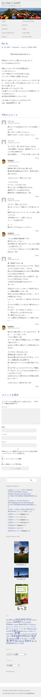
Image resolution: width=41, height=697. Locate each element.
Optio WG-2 (23, 624)
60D (10, 620)
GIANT (17, 621)
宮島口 (33, 634)
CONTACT (5, 29)
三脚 (27, 629)
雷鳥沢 (28, 641)
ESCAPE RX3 (23, 619)
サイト (4, 442)
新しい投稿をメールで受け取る (12, 464)
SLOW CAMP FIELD (8, 33)
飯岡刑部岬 (10, 643)
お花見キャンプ (13, 490)
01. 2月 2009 (6, 47)
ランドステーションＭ (17, 629)
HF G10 (24, 622)
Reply (37, 138)
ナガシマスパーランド (25, 626)
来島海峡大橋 (12, 638)
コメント (5, 407)
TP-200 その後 (13, 509)
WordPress (30, 693)
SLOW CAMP (11, 3)
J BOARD (15, 624)
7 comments (15, 47)
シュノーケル (13, 627)
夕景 (17, 633)
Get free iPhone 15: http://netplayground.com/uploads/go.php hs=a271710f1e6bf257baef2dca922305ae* (21, 503)
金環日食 (21, 641)
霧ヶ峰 (34, 641)
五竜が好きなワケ (13, 531)
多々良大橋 (24, 634)
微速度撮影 (16, 636)
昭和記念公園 (28, 636)
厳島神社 (21, 631)
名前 (3, 427)
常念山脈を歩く (22, 579)
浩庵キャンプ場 (28, 638)
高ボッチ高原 (19, 643)
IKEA (29, 622)
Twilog (4, 37)
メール (4, 434)
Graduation (11, 501)
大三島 (29, 634)
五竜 (9, 631)
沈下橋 (21, 638)
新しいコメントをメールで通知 (12, 459)
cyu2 (9, 258)
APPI (13, 620)
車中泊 (13, 640)
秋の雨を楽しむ (22, 565)
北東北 (14, 631)
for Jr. (5, 43)
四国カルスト (33, 631)
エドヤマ (11, 141)
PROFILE (4, 25)
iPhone (9, 624)
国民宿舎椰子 (10, 634)
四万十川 (26, 631)
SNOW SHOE (32, 47)
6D (7, 620)
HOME (4, 21)
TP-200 (30, 624)
